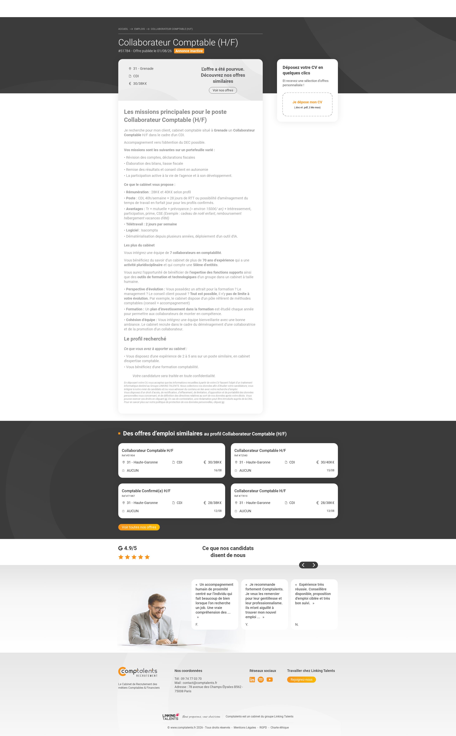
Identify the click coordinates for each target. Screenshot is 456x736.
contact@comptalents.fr (200, 683)
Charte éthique (280, 727)
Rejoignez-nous (301, 679)
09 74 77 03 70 (191, 678)
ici (166, 398)
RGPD (263, 727)
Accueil (123, 28)
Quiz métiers (244, 3)
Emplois (139, 28)
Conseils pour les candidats (255, 3)
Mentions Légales (245, 727)
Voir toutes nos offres (139, 527)
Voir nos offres (223, 90)
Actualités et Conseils (167, 3)
